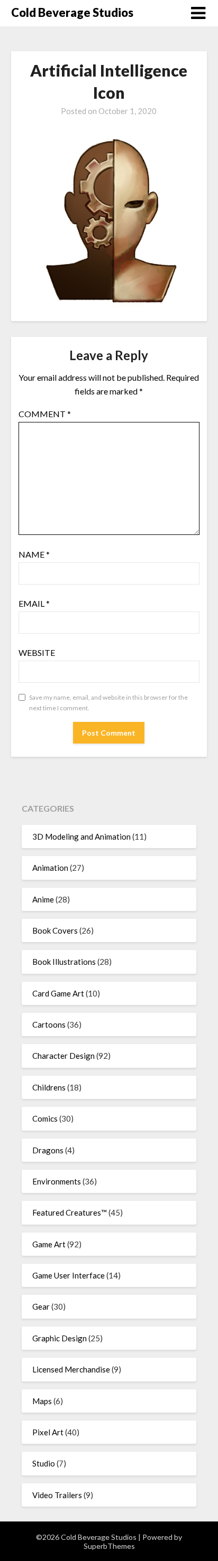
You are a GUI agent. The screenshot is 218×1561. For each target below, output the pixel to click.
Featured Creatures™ (69, 1212)
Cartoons (49, 1024)
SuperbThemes (109, 1545)
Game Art (49, 1244)
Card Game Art (58, 993)
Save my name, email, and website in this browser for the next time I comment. (108, 702)
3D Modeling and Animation (81, 836)
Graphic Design (59, 1338)
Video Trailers (57, 1495)
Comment (45, 414)
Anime (43, 899)
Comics (45, 1118)
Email (34, 603)
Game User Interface (68, 1275)
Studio (43, 1463)
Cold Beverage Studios (72, 12)
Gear (41, 1306)
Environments (56, 1181)
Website (37, 652)
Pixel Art (47, 1432)
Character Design (63, 1055)
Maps (42, 1401)
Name (34, 554)
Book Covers (55, 930)
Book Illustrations (64, 961)
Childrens (49, 1087)
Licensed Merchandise (71, 1369)
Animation (50, 867)
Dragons (47, 1150)
